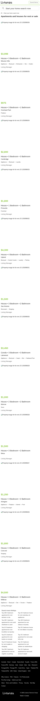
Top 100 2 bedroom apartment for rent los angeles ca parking (8, 651)
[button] (20, 8)
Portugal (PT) (13, 668)
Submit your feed (16, 680)
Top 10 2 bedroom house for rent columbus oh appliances (25, 615)
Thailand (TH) (34, 668)
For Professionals (24, 677)
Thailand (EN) (5, 671)
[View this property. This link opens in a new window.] (20, 36)
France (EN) (34, 662)
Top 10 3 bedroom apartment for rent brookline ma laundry (8, 630)
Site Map (32, 683)
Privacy (21, 683)
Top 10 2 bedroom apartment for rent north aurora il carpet (25, 651)
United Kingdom (22, 671)
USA (29, 671)
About (3, 683)
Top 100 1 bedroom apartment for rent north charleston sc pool (9, 622)
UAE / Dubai (13, 671)
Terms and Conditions (12, 683)
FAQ (11, 677)
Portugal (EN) (5, 668)
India (16, 665)
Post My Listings (6, 680)
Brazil (9, 662)
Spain (27, 668)
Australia (3, 662)
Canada (14, 662)
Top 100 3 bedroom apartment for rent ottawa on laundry (24, 622)
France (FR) (4, 665)
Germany (11, 665)
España (27, 662)
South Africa (21, 668)
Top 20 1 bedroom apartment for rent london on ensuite (7, 637)
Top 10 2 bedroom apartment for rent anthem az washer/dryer (25, 644)
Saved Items (34, 2)
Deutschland (20, 662)
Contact (3, 686)
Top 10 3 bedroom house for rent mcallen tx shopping (9, 644)
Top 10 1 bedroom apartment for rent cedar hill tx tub (25, 637)
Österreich (34, 665)
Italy (29, 665)
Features (16, 677)
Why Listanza (5, 677)
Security (26, 683)
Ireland (21, 665)
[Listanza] (8, 693)
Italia (25, 665)
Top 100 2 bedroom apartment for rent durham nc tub (7, 615)
